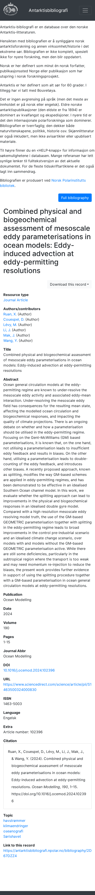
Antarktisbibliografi (48, 10)
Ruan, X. (10, 314)
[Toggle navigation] (85, 10)
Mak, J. (9, 335)
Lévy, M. (10, 324)
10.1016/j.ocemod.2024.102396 (29, 670)
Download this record (68, 284)
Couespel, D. (13, 319)
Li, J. (7, 330)
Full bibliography (75, 197)
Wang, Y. (10, 340)
